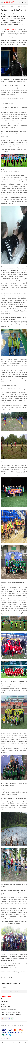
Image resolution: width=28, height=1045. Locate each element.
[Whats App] (12, 1018)
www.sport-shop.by (11, 29)
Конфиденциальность (6, 1038)
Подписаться (14, 992)
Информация (4, 1001)
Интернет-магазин (6, 996)
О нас (2, 999)
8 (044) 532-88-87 (5, 1007)
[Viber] (8, 1018)
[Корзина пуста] (25, 2)
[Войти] (22, 2)
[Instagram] (2, 1018)
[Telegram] (5, 1018)
